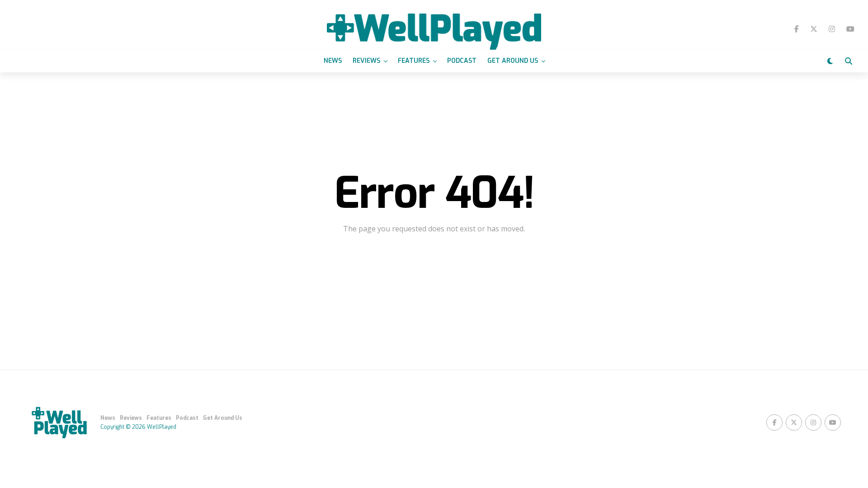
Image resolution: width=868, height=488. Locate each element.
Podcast (461, 60)
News (333, 60)
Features (413, 60)
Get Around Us (512, 60)
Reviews (366, 60)
